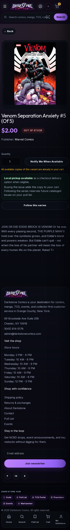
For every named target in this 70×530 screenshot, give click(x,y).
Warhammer (27, 503)
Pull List (9, 418)
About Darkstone (15, 408)
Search (60, 17)
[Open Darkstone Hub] (48, 6)
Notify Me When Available (46, 161)
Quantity (5, 154)
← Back (8, 31)
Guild (8, 497)
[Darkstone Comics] (22, 6)
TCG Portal (40, 497)
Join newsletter (35, 463)
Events (8, 424)
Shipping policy (13, 397)
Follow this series (35, 205)
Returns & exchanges (17, 402)
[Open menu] (4, 6)
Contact (9, 413)
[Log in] (40, 6)
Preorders (59, 497)
